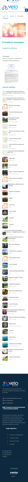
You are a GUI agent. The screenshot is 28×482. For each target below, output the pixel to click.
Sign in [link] (13, 476)
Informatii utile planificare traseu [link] (15, 350)
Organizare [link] (12, 337)
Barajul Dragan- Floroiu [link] (16, 277)
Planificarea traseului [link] (15, 251)
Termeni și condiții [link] (13, 438)
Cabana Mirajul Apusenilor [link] (16, 271)
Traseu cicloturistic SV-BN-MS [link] (17, 131)
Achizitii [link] (11, 218)
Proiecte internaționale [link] (15, 112)
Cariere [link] (11, 330)
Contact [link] (11, 224)
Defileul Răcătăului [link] (14, 284)
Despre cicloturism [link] (14, 191)
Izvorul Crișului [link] (13, 304)
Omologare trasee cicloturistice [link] (13, 118)
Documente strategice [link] (15, 178)
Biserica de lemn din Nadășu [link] (17, 317)
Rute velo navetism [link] (14, 244)
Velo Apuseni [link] (12, 125)
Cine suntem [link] (12, 211)
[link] (10, 7)
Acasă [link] (4, 16)
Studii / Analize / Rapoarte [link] (16, 171)
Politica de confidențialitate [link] (16, 434)
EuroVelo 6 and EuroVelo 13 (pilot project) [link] (15, 237)
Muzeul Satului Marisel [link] (15, 290)
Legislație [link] (12, 158)
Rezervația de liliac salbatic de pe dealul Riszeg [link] (16, 310)
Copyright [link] (12, 444)
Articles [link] (12, 16)
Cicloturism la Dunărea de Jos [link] (16, 145)
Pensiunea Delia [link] (13, 297)
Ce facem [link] (12, 204)
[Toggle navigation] (24, 7)
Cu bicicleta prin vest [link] (15, 138)
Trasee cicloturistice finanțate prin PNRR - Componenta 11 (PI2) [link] (15, 92)
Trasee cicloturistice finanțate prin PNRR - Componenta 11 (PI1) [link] (15, 98)
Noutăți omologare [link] (14, 105)
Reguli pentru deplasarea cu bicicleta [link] (16, 184)
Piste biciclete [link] (13, 165)
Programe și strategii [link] (15, 343)
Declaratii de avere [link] (14, 257)
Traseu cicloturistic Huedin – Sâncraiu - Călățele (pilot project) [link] (15, 231)
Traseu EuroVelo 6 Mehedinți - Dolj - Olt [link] (16, 151)
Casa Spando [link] (13, 264)
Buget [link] (11, 198)
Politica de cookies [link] (14, 441)
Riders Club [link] (12, 323)
